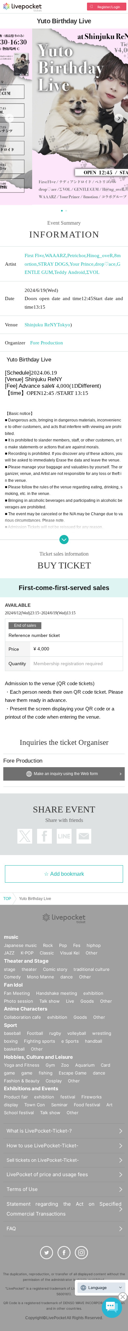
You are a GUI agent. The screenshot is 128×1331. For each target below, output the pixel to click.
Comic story (55, 969)
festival (67, 1096)
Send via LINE (64, 836)
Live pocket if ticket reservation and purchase (22, 7)
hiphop (94, 945)
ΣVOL (92, 272)
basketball (14, 1049)
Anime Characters (25, 1009)
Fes (76, 945)
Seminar (59, 1104)
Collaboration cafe (22, 1017)
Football (35, 1033)
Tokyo (63, 324)
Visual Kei (69, 952)
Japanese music (20, 945)
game (26, 1072)
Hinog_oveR (100, 255)
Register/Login (108, 7)
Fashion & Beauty (21, 1080)
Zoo (65, 1065)
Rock (48, 945)
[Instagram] (81, 1252)
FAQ (11, 1228)
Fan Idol (13, 985)
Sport (10, 1025)
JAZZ (9, 952)
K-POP (27, 952)
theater (29, 969)
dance (66, 976)
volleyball (76, 1033)
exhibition (93, 993)
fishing (46, 1072)
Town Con (34, 1104)
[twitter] (46, 1252)
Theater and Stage (26, 961)
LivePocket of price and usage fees (47, 1174)
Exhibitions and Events (31, 1088)
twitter (24, 836)
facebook (44, 836)
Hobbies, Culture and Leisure (38, 1057)
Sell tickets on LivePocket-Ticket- (43, 1160)
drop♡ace (105, 264)
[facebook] (64, 1252)
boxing (11, 1041)
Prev (9, 118)
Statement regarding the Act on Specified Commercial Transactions (64, 1209)
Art (109, 1104)
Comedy (12, 976)
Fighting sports (39, 1041)
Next (118, 118)
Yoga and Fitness (21, 1065)
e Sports (70, 1041)
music (11, 937)
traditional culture (92, 969)
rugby (55, 1033)
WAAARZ (55, 255)
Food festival (87, 1104)
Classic (47, 952)
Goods (87, 1001)
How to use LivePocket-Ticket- (42, 1145)
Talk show (49, 1001)
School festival (19, 1112)
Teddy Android (69, 272)
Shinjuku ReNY (41, 324)
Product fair (16, 1096)
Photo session (18, 1001)
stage (9, 969)
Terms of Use (22, 1189)
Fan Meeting (17, 993)
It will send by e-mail (83, 836)
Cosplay (54, 1080)
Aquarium (85, 1065)
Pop (63, 945)
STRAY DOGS (53, 264)
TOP (7, 898)
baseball (12, 1033)
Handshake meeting (56, 993)
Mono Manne (40, 976)
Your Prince (82, 264)
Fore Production (46, 342)
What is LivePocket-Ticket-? (39, 1131)
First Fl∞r (34, 255)
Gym (50, 1065)
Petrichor (76, 255)
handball (93, 1041)
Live (70, 1001)
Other (91, 952)
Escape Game (73, 1072)
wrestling (101, 1033)
